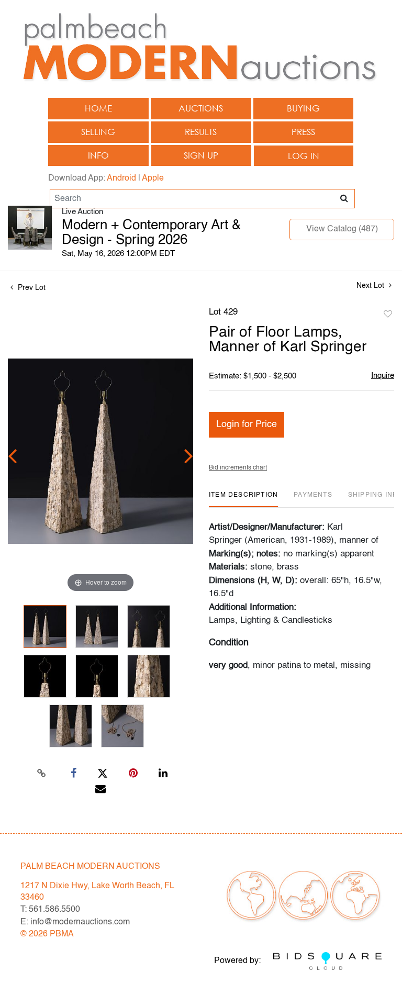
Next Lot (371, 285)
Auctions (200, 108)
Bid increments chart (238, 468)
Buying (303, 108)
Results (201, 131)
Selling (98, 131)
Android (121, 178)
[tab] (243, 499)
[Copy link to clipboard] (42, 773)
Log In (303, 155)
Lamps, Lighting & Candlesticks (270, 620)
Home (98, 108)
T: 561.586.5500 (50, 909)
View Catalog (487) (342, 229)
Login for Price (246, 424)
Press (303, 131)
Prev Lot (31, 288)
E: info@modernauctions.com (75, 922)
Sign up (201, 155)
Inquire (382, 375)
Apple (153, 178)
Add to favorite (388, 314)
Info (98, 155)
